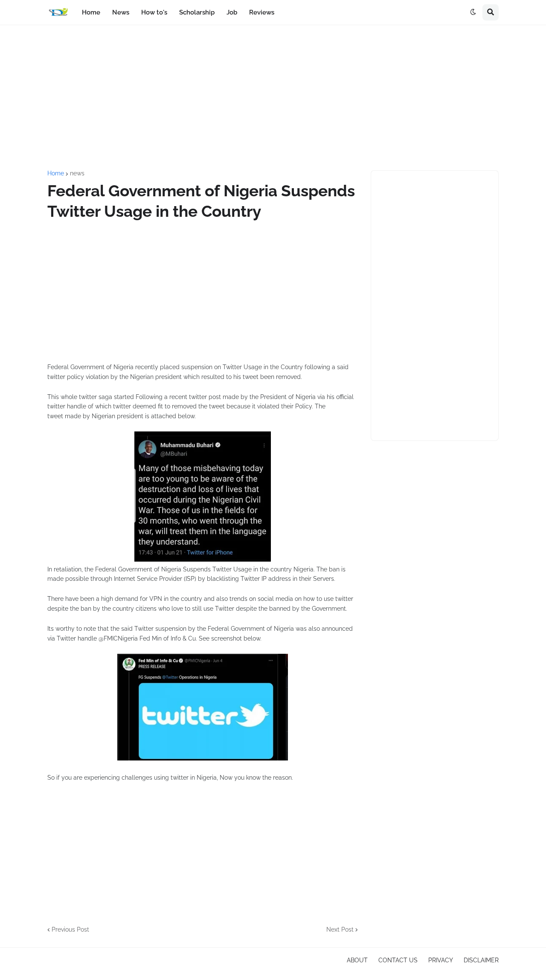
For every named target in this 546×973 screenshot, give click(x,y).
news (77, 173)
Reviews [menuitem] (261, 12)
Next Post (340, 929)
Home (55, 173)
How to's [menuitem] (154, 12)
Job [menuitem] (232, 12)
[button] (473, 12)
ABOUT (357, 960)
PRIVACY (440, 960)
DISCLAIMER (481, 960)
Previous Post (70, 929)
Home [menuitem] (91, 12)
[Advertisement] (273, 97)
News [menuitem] (120, 12)
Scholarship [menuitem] (197, 12)
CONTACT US (398, 960)
